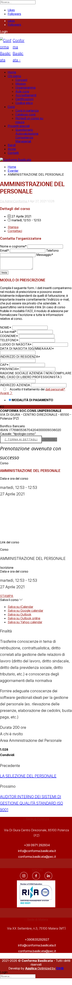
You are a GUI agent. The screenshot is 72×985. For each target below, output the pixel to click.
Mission (20, 84)
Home (12, 72)
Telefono (52, 250)
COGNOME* (9, 336)
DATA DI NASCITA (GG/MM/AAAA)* (27, 348)
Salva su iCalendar (20, 607)
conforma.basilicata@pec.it (37, 857)
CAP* (4, 365)
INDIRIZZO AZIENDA (15, 385)
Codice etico (24, 103)
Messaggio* (44, 255)
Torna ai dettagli (22, 439)
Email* (4, 250)
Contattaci (15, 231)
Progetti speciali (19, 126)
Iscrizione (6, 567)
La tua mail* (8, 332)
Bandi (12, 145)
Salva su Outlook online (24, 618)
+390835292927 (37, 939)
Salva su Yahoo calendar (25, 622)
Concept (21, 80)
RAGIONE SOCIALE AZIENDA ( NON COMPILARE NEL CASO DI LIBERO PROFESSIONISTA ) (35, 375)
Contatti (13, 153)
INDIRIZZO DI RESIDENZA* (20, 357)
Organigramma (25, 87)
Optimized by (40, 968)
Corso (4, 463)
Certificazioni (24, 99)
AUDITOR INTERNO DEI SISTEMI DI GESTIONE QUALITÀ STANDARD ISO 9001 (31, 803)
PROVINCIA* (9, 369)
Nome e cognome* (13, 246)
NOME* (5, 327)
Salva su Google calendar (25, 610)
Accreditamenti (25, 95)
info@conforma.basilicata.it (37, 851)
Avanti (5, 393)
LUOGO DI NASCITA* (16, 344)
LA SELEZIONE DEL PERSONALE (28, 776)
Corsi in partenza (27, 110)
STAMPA (6, 596)
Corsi (11, 107)
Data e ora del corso (14, 478)
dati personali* (55, 389)
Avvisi (12, 149)
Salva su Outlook (19, 614)
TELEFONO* (9, 340)
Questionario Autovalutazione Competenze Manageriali (26, 135)
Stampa (13, 227)
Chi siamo (14, 76)
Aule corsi (22, 91)
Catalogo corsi (25, 114)
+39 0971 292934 (37, 845)
